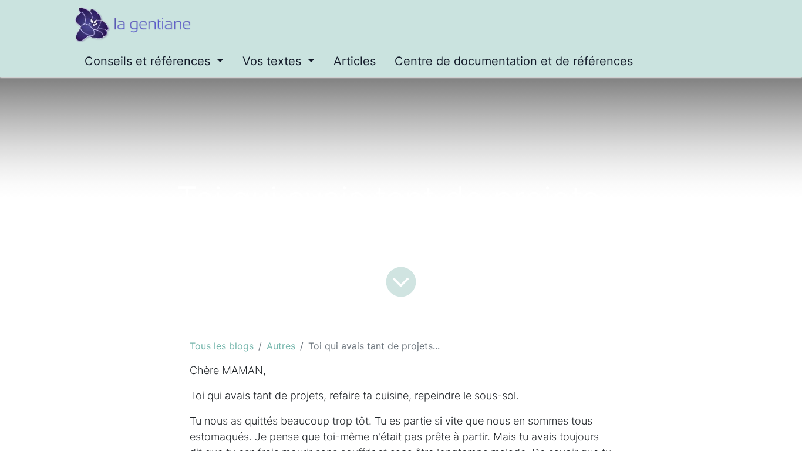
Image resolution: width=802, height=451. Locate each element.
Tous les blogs (222, 346)
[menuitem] (154, 61)
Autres (281, 346)
